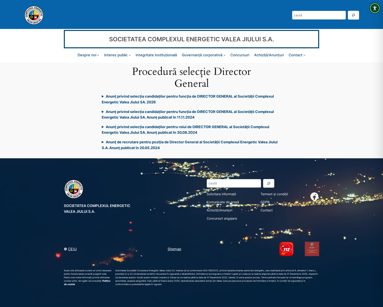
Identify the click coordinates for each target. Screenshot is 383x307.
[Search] (353, 15)
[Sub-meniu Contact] (304, 55)
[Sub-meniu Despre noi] (98, 55)
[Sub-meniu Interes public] (130, 55)
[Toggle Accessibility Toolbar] (375, 8)
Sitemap (174, 249)
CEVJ (72, 249)
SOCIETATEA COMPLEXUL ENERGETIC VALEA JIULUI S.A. (191, 39)
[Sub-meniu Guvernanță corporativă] (224, 55)
